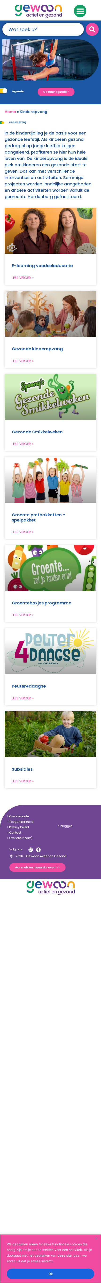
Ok (50, 1274)
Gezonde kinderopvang (37, 349)
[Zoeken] (92, 29)
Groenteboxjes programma (42, 603)
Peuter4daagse (29, 686)
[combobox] (43, 29)
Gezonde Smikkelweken (37, 432)
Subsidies (22, 769)
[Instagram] (30, 849)
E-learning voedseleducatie (42, 266)
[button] (80, 11)
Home (10, 111)
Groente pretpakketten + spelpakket (38, 517)
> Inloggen (65, 826)
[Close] (96, 1238)
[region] (50, 1258)
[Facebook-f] (38, 849)
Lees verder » (22, 277)
